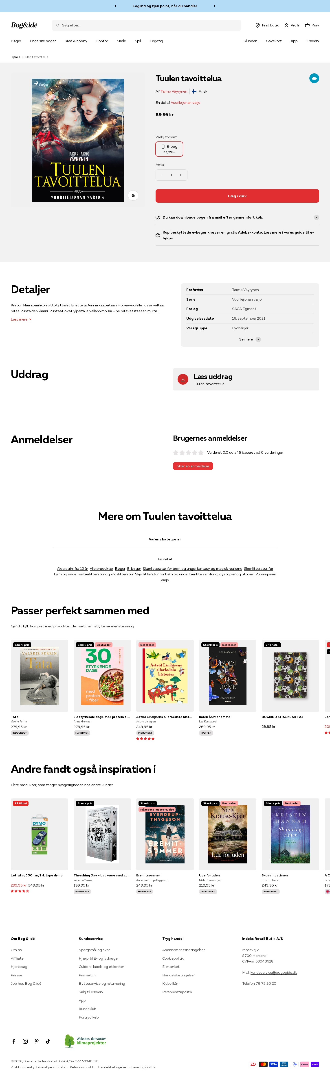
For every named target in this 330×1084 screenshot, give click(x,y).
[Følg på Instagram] (25, 1041)
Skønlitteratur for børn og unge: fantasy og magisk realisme (192, 568)
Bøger (16, 41)
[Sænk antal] (162, 175)
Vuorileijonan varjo (185, 102)
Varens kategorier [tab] (165, 539)
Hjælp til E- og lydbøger (99, 958)
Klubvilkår (170, 983)
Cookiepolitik (173, 958)
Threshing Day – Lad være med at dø (102, 875)
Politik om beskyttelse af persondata (38, 1067)
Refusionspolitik (82, 1067)
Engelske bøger (43, 41)
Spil (138, 41)
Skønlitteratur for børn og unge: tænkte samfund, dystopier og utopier (194, 574)
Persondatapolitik (177, 992)
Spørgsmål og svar (94, 949)
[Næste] (215, 6)
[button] (145, 738)
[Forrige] (115, 6)
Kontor (102, 41)
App (294, 41)
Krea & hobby (76, 41)
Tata (14, 717)
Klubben (250, 41)
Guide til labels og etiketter (101, 966)
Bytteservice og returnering (102, 983)
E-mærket (171, 966)
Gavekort (274, 41)
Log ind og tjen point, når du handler (165, 6)
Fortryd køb (89, 1017)
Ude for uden (209, 875)
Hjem (14, 57)
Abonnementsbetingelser (183, 949)
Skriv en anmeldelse (193, 466)
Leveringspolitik (143, 1067)
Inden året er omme (214, 717)
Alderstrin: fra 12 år (72, 568)
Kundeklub (87, 1008)
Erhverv (313, 41)
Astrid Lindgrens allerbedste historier (165, 717)
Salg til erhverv (91, 992)
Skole (121, 41)
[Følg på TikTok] (48, 1041)
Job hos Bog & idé (26, 983)
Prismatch (87, 975)
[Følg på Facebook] (14, 1041)
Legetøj (156, 41)
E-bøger (134, 568)
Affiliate (17, 958)
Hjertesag (19, 966)
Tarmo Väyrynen (174, 91)
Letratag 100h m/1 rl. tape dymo (37, 875)
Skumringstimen (275, 875)
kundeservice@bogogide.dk (274, 972)
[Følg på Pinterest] (37, 1041)
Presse (16, 975)
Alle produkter (101, 568)
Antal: (160, 164)
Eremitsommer (148, 875)
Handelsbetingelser (178, 975)
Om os (16, 949)
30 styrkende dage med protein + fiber (102, 717)
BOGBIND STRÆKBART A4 (283, 717)
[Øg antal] (180, 175)
